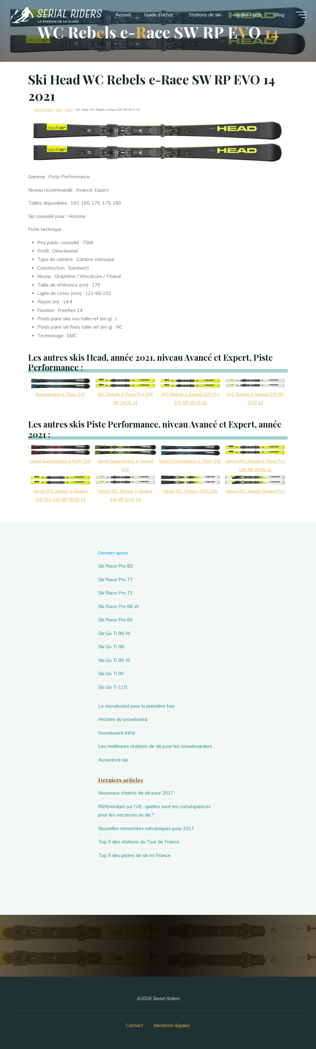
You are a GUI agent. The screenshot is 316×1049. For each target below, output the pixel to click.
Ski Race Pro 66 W (118, 606)
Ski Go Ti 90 (111, 673)
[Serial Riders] (55, 15)
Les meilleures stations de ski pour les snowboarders (155, 746)
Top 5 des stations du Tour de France (138, 842)
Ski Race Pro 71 (115, 593)
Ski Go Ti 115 (112, 687)
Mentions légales (172, 1025)
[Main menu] (301, 15)
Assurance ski (113, 760)
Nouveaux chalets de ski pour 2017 (135, 793)
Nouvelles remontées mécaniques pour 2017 (146, 828)
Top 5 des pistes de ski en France (134, 855)
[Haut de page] (292, 1025)
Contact (134, 1025)
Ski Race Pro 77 (115, 579)
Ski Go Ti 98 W (114, 633)
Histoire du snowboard (122, 719)
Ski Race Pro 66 (115, 620)
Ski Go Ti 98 (111, 647)
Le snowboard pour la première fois (136, 706)
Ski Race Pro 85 (115, 566)
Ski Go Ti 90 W (114, 660)
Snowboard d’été (116, 733)
